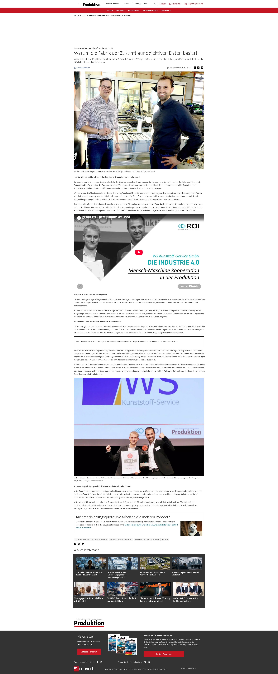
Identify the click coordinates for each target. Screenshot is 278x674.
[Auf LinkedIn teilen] (202, 67)
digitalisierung (153, 540)
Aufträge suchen (141, 4)
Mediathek (165, 10)
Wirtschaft (120, 10)
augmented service (99, 540)
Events (126, 4)
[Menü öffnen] (78, 4)
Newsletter (176, 4)
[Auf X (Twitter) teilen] (198, 67)
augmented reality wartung (121, 540)
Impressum (122, 669)
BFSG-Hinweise (132, 669)
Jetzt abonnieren (89, 651)
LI (101, 662)
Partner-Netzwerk (112, 4)
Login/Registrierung (195, 4)
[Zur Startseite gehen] (91, 4)
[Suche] (154, 4)
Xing (97, 662)
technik (165, 540)
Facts (165, 669)
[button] (78, 593)
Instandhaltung (133, 10)
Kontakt (159, 669)
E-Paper (163, 4)
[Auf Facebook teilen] (195, 67)
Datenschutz (113, 669)
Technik (110, 10)
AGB (106, 669)
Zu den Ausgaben (164, 653)
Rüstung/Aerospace (150, 10)
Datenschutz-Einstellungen (147, 669)
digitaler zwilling (82, 540)
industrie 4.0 (140, 540)
